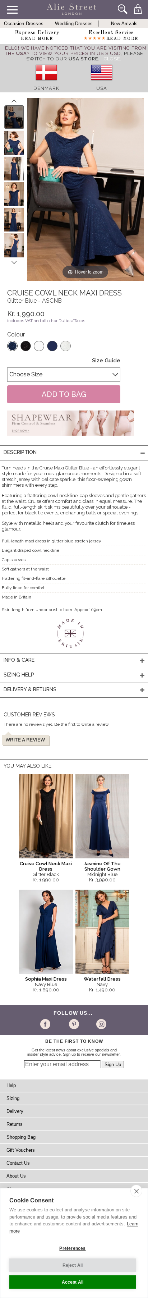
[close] (136, 1191)
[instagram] (100, 1024)
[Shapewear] (70, 437)
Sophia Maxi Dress (46, 979)
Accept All (73, 1282)
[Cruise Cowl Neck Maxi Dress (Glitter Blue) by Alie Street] (14, 117)
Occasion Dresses (23, 23)
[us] (101, 83)
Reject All (73, 1265)
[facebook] (46, 1024)
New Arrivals (124, 23)
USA (101, 88)
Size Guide (106, 360)
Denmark (46, 88)
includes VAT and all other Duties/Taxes (46, 320)
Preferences (72, 1248)
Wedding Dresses (74, 23)
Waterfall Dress (102, 979)
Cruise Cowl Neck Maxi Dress (46, 866)
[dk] (46, 83)
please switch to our (84, 56)
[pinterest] (73, 1024)
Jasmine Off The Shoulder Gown (102, 866)
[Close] (112, 58)
